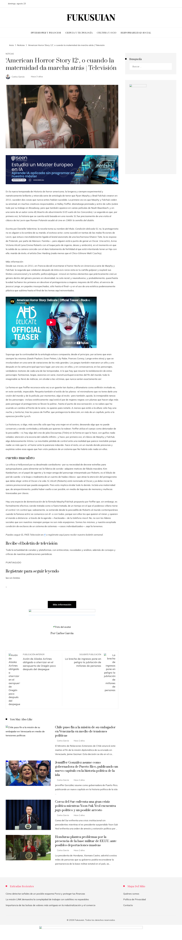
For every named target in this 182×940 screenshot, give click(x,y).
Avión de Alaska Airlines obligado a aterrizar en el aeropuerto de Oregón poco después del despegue (39, 662)
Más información (62, 604)
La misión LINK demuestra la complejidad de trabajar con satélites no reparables (47, 899)
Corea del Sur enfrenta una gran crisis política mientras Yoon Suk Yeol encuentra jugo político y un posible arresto (85, 806)
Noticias (10, 54)
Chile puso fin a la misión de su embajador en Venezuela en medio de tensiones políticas (85, 731)
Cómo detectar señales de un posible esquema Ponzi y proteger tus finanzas (45, 893)
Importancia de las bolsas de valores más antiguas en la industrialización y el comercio (50, 905)
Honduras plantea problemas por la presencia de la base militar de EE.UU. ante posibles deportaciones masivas (85, 841)
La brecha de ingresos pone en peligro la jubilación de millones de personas (83, 660)
